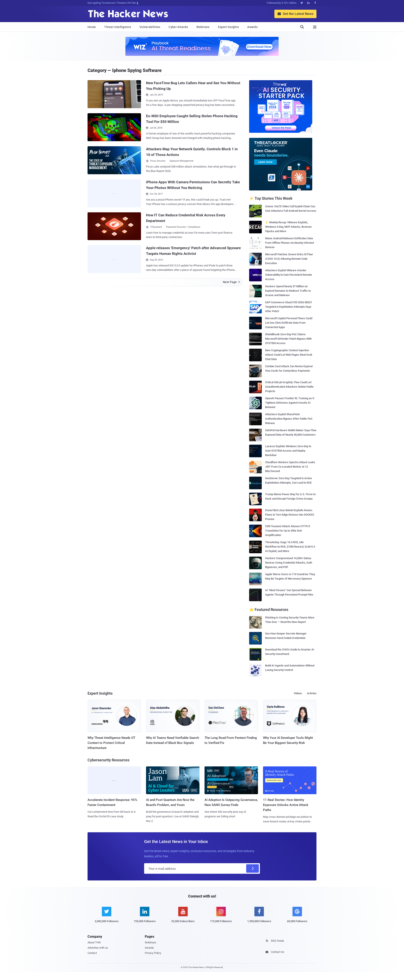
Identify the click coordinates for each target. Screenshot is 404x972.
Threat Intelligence (117, 27)
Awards (252, 27)
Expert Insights (228, 27)
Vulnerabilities (150, 27)
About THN (94, 942)
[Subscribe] (252, 868)
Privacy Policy (153, 953)
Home (92, 27)
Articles (311, 693)
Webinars (202, 27)
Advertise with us (98, 947)
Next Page (231, 282)
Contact (92, 953)
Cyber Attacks (178, 27)
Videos (298, 693)
